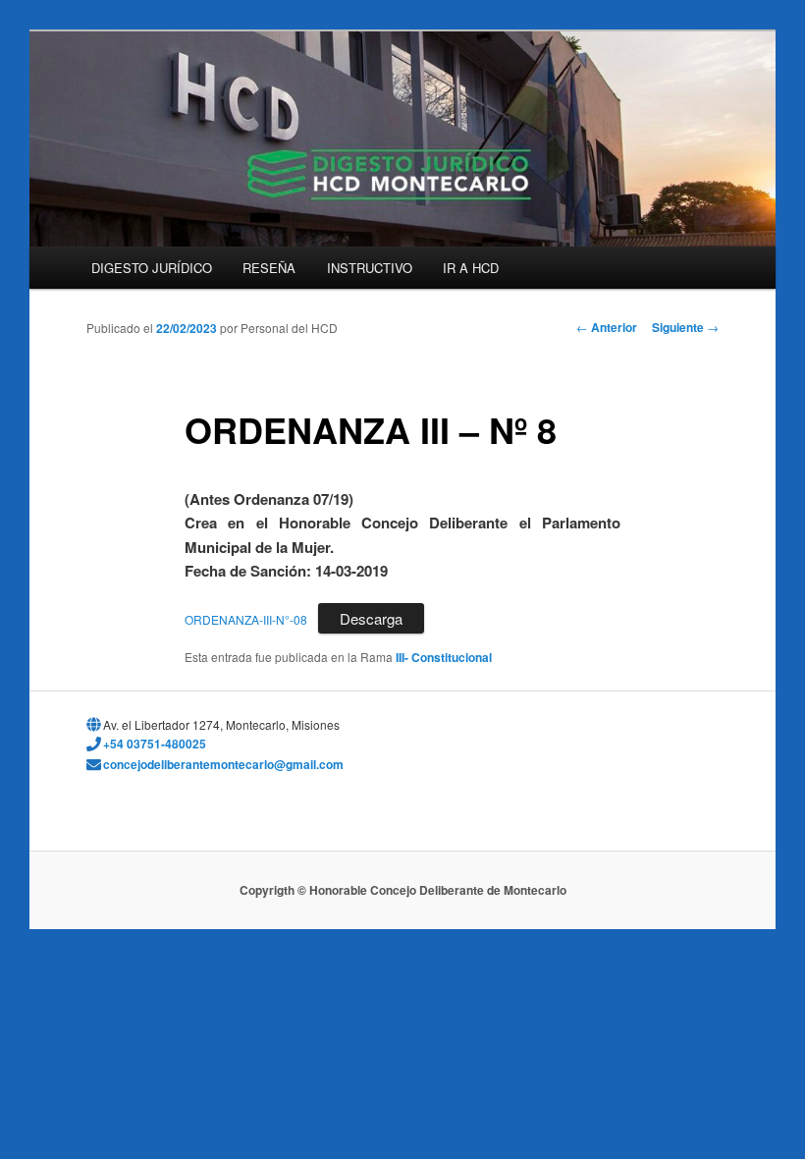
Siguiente (685, 327)
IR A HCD (471, 267)
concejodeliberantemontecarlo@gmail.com (223, 764)
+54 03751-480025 (154, 743)
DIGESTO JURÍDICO (151, 267)
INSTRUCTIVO (369, 267)
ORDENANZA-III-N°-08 (246, 619)
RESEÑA (268, 267)
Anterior (606, 327)
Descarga (371, 618)
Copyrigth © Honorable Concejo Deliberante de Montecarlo (403, 890)
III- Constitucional (444, 657)
